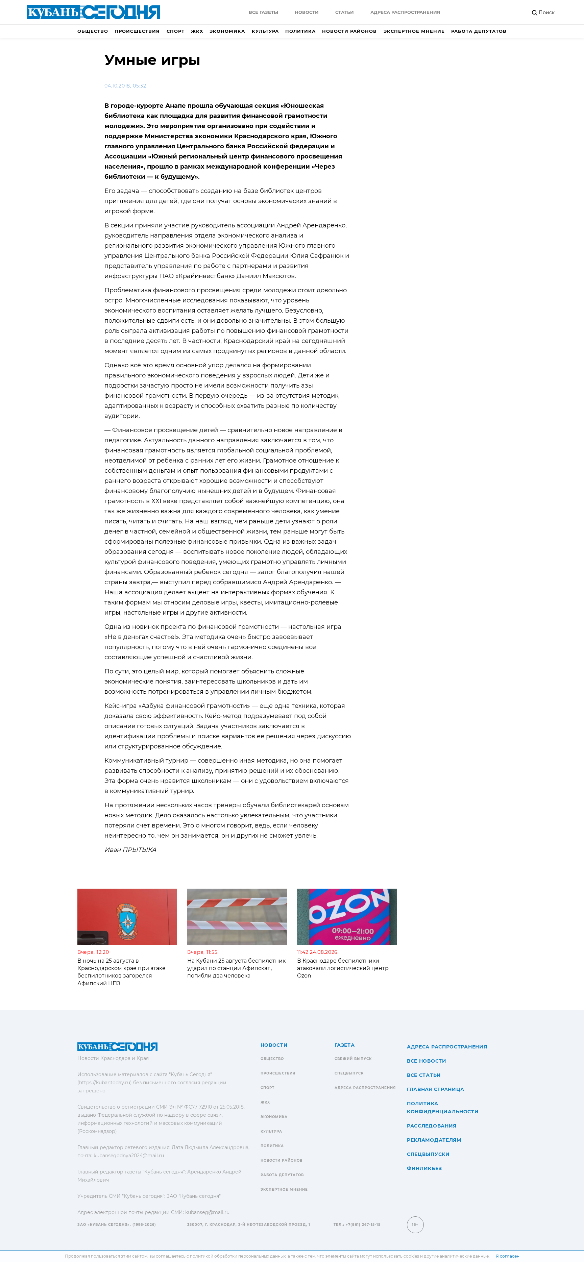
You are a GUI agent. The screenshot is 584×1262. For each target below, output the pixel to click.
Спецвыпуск (349, 1073)
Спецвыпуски (428, 1154)
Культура (265, 31)
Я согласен (507, 1256)
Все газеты (263, 12)
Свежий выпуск (353, 1059)
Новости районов (349, 31)
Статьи (344, 12)
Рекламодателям (434, 1140)
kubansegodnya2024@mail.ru (129, 1156)
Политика (300, 31)
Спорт (176, 31)
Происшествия (137, 31)
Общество (92, 31)
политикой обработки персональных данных (238, 1256)
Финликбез (424, 1168)
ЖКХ (197, 31)
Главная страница (435, 1089)
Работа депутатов (479, 31)
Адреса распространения (405, 12)
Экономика (227, 31)
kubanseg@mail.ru (207, 1212)
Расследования (432, 1126)
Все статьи (424, 1075)
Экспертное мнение (414, 31)
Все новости (426, 1061)
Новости (307, 12)
